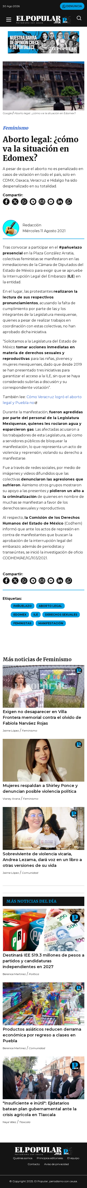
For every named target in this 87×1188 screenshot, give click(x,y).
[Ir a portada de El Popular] (43, 19)
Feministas (22, 623)
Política (34, 974)
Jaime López (11, 730)
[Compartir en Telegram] (33, 201)
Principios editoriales (50, 1158)
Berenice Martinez (14, 974)
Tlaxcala (24, 1122)
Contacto (34, 1164)
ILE (35, 614)
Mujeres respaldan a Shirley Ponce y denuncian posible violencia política (40, 788)
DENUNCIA (74, 6)
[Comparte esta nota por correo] (42, 201)
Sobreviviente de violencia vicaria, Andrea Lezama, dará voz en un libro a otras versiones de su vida (42, 859)
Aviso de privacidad (56, 1164)
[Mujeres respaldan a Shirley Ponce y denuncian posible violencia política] (43, 760)
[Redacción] (11, 228)
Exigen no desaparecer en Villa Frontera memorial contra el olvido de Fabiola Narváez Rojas (42, 717)
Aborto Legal (50, 606)
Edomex (19, 614)
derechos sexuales (61, 614)
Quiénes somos (22, 1158)
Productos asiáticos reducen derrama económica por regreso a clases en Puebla (42, 1035)
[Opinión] (43, 42)
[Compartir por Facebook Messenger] (50, 201)
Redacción (32, 225)
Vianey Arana (11, 798)
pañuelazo (22, 606)
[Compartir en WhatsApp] (24, 201)
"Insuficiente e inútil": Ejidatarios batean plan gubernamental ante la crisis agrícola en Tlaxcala (40, 1109)
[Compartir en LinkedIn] (59, 201)
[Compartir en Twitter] (15, 201)
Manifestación (50, 623)
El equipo (73, 1158)
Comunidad (30, 872)
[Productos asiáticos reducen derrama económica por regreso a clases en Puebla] (43, 1003)
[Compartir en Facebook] (6, 201)
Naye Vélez (9, 1122)
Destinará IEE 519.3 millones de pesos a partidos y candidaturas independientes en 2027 (43, 961)
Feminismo (15, 128)
